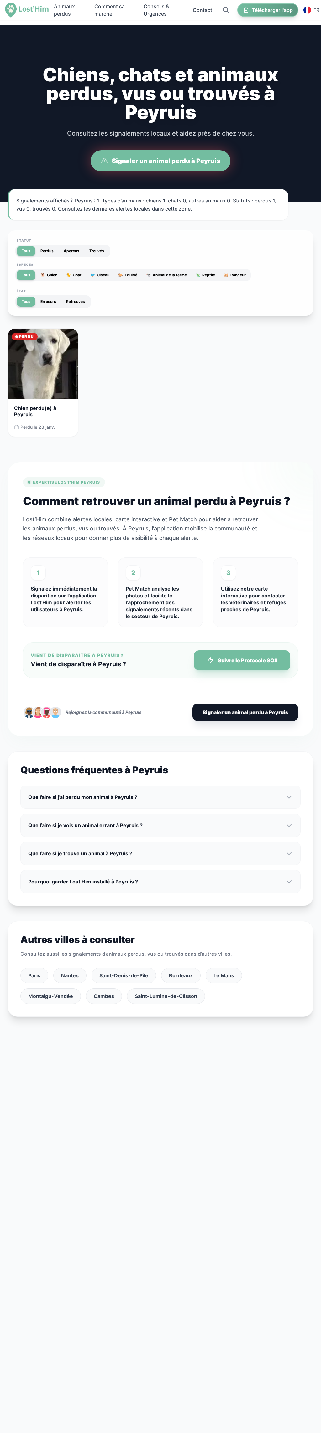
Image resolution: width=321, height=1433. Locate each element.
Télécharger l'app (272, 10)
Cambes (104, 996)
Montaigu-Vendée (50, 996)
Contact (202, 10)
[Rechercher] (226, 10)
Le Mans (223, 975)
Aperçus (71, 250)
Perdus (47, 250)
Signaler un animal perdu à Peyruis (166, 161)
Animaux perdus (64, 10)
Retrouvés (75, 301)
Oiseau (99, 275)
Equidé (127, 275)
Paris (34, 975)
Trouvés (96, 250)
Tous (26, 250)
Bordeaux (181, 975)
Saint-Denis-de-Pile (123, 975)
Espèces (25, 264)
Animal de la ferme (166, 275)
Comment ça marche (109, 10)
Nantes (70, 975)
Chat (74, 275)
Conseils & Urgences (156, 10)
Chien (48, 275)
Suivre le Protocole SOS (248, 660)
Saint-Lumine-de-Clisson (166, 996)
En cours (48, 301)
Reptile (205, 275)
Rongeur (235, 275)
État (21, 291)
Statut (24, 240)
